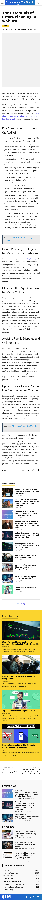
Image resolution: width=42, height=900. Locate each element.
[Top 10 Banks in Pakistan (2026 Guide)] (7, 589)
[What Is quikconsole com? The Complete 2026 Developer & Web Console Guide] (7, 492)
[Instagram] (30, 897)
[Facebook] (18, 470)
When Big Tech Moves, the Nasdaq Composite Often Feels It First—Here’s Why (27, 546)
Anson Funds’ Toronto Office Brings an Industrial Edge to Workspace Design (25, 567)
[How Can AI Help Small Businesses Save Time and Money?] (7, 845)
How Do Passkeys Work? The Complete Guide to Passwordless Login (18, 746)
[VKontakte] (34, 897)
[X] (23, 470)
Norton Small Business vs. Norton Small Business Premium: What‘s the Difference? (25, 856)
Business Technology (21, 814)
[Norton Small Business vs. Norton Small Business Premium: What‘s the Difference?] (7, 855)
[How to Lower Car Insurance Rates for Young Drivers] (7, 557)
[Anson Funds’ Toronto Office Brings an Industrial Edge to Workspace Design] (7, 567)
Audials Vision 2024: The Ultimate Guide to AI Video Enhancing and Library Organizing (27, 535)
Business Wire (21, 29)
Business (5, 25)
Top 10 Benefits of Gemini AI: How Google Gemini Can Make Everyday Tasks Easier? (26, 513)
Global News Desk (19, 848)
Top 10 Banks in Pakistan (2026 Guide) (26, 588)
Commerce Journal (19, 798)
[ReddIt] (33, 470)
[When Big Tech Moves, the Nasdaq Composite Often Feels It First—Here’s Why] (7, 546)
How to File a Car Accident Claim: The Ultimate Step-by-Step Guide (26, 834)
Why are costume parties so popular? (9, 771)
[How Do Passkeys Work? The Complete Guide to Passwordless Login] (21, 733)
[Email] (38, 470)
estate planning (30, 259)
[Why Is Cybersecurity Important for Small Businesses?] (7, 578)
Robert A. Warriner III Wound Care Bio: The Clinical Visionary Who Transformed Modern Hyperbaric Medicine (27, 524)
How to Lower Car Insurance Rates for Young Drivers (25, 556)
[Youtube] (38, 897)
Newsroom (17, 821)
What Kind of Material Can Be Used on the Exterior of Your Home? (31, 772)
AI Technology (19, 790)
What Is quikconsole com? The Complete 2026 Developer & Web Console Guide (27, 492)
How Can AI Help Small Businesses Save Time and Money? (25, 844)
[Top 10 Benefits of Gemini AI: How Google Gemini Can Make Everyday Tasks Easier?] (7, 514)
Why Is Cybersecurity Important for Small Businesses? (26, 578)
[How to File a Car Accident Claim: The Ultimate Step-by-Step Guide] (7, 834)
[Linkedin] (28, 470)
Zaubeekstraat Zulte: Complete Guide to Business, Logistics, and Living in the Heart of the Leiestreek (27, 502)
